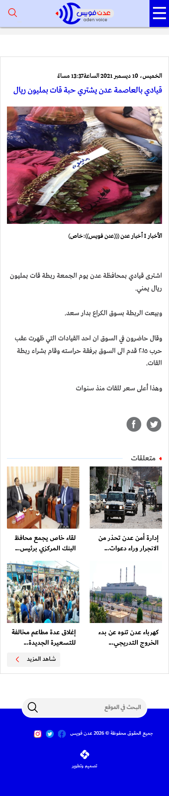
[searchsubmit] (32, 707)
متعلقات (143, 458)
